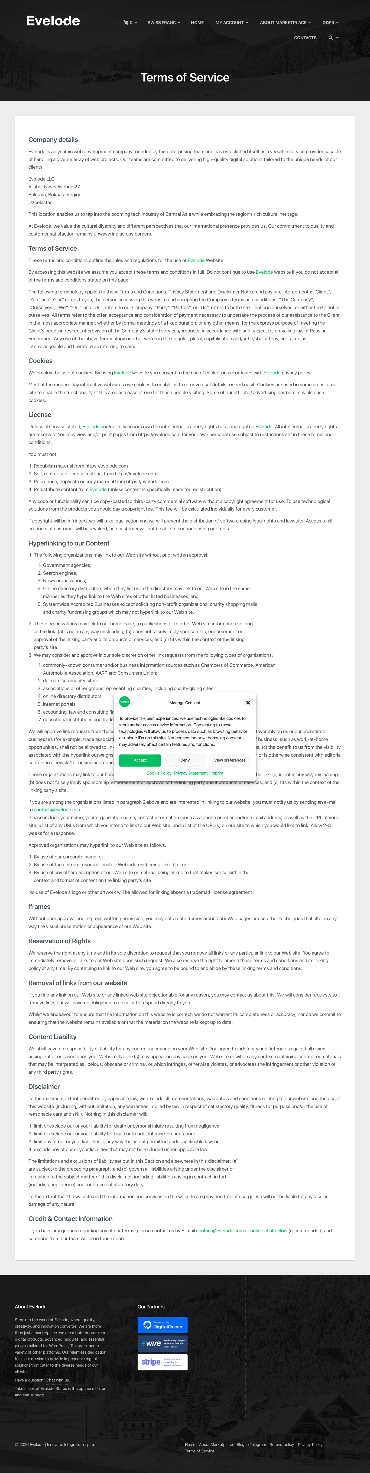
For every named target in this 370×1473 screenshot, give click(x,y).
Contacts (305, 38)
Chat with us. (58, 1380)
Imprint (216, 773)
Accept (140, 760)
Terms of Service (199, 1451)
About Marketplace (283, 22)
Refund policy (282, 1445)
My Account (230, 22)
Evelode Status (54, 1389)
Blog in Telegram (251, 1445)
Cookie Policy (159, 773)
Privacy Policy (310, 1445)
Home (197, 22)
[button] (248, 703)
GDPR (328, 22)
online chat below (268, 1230)
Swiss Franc (162, 22)
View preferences (229, 760)
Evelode (196, 260)
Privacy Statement (191, 773)
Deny (185, 760)
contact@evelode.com (58, 810)
